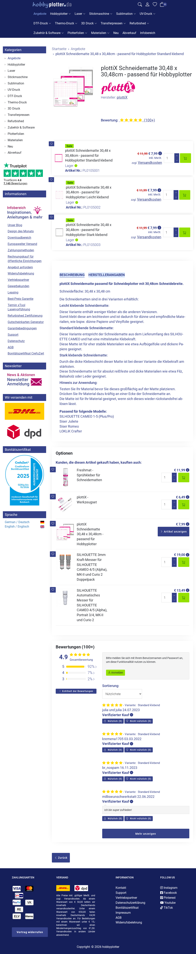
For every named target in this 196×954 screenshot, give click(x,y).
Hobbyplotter (59, 14)
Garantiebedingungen (22, 328)
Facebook (170, 893)
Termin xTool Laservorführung (19, 307)
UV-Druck (146, 14)
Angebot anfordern (20, 267)
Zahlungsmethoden (21, 250)
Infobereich (147, 33)
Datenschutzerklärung (130, 903)
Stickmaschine (99, 14)
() (114, 721)
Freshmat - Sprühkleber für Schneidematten (89, 475)
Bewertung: (109, 120)
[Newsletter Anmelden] (24, 379)
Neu (116, 33)
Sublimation (124, 14)
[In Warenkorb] (185, 158)
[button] (51, 143)
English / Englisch (17, 526)
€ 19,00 (179, 555)
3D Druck (87, 23)
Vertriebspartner (18, 280)
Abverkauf (129, 33)
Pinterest (169, 898)
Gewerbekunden (18, 286)
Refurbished (138, 23)
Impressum (123, 912)
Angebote (39, 14)
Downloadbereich (19, 237)
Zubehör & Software (46, 33)
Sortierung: (110, 686)
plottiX (122, 97)
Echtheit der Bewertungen (77, 691)
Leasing (13, 292)
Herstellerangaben (106, 275)
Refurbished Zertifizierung (25, 315)
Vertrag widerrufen (30, 932)
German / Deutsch (17, 522)
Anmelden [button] (117, 672)
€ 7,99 (180, 524)
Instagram (170, 888)
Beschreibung (72, 275)
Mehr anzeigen (145, 833)
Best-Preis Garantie (20, 299)
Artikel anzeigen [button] (175, 531)
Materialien (98, 33)
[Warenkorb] (162, 5)
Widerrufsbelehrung (21, 273)
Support (13, 334)
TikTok (168, 907)
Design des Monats (21, 231)
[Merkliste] (155, 5)
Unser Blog (15, 225)
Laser (78, 14)
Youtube (170, 903)
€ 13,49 (179, 590)
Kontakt (121, 888)
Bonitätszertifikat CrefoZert (26, 353)
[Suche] (140, 5)
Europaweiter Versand (22, 244)
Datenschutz (16, 341)
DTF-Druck (40, 23)
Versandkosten (150, 162)
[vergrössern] (73, 86)
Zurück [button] (62, 857)
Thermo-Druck (64, 23)
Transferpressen (111, 23)
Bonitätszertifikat (127, 907)
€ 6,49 (180, 497)
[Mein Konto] (147, 5)
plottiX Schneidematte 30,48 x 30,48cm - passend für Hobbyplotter (90, 534)
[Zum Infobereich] (24, 210)
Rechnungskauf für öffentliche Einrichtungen (25, 259)
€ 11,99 (179, 470)
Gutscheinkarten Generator (26, 322)
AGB (11, 347)
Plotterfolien (76, 33)
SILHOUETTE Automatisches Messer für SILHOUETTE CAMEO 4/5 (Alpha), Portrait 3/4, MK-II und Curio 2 (92, 605)
